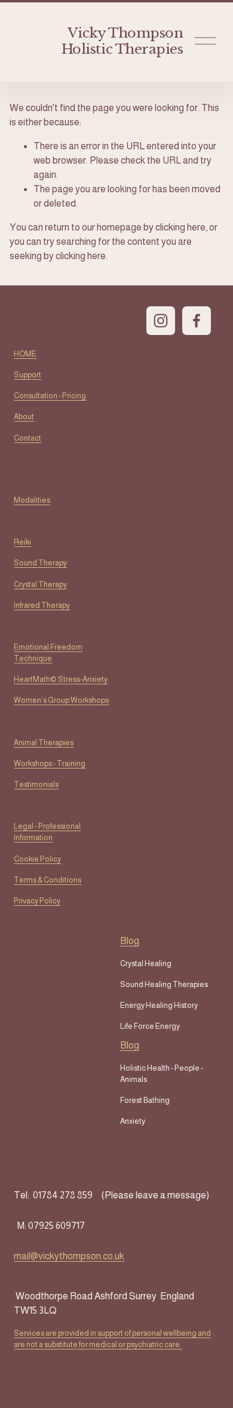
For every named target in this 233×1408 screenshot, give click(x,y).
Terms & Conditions (47, 879)
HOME (25, 353)
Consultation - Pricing (50, 395)
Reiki (22, 541)
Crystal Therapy (40, 584)
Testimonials (36, 784)
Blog (129, 1045)
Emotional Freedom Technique (48, 652)
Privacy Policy (37, 900)
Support (27, 374)
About (24, 416)
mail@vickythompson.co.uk (69, 1256)
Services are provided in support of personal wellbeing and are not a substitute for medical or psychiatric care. (112, 1339)
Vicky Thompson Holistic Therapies (122, 40)
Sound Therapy (40, 562)
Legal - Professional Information (47, 832)
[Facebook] (196, 320)
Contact (27, 438)
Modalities (32, 500)
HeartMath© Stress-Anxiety (61, 679)
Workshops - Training (49, 763)
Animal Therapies (43, 742)
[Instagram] (160, 320)
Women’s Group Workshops (61, 700)
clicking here (180, 227)
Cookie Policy (37, 858)
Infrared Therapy (42, 605)
